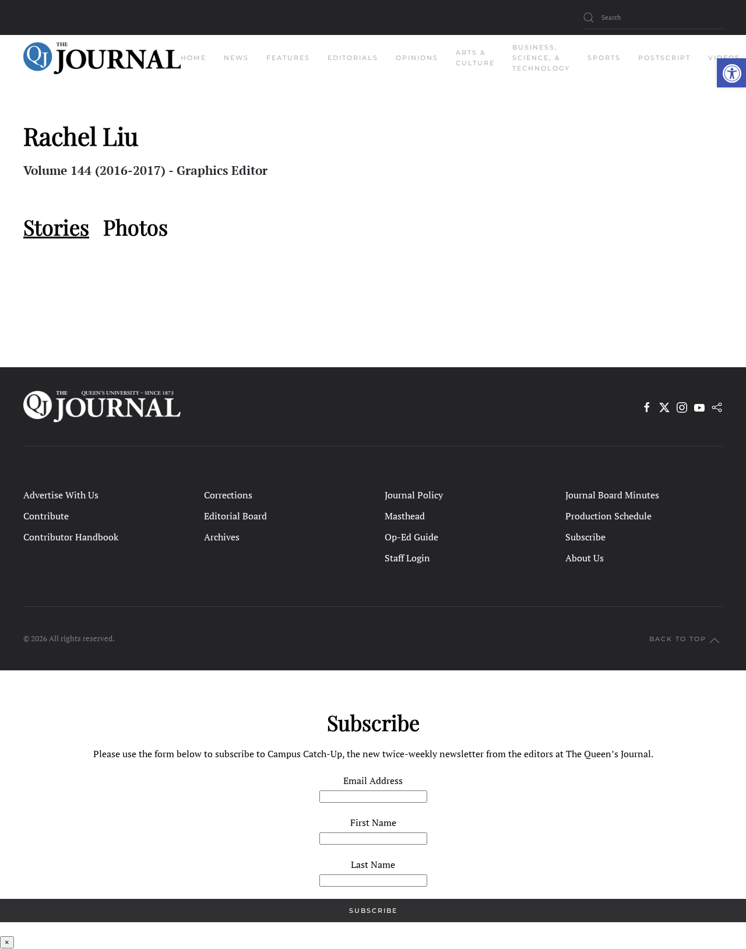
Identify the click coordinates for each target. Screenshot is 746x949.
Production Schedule (608, 515)
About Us (584, 557)
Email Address (373, 780)
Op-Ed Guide (411, 536)
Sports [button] (604, 58)
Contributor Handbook (70, 536)
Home (193, 58)
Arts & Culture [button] (475, 57)
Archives (222, 536)
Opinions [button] (417, 58)
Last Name (373, 864)
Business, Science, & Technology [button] (541, 57)
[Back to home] (102, 58)
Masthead (405, 515)
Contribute (46, 515)
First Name (373, 822)
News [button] (236, 58)
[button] (731, 72)
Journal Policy (414, 494)
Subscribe (585, 536)
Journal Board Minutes (612, 494)
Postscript (664, 58)
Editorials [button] (353, 58)
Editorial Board (235, 515)
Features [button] (288, 58)
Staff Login (407, 557)
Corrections (228, 494)
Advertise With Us (60, 494)
